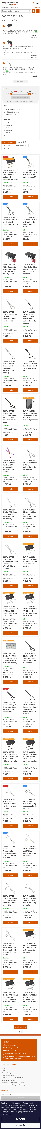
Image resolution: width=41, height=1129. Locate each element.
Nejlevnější (22, 142)
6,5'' (8, 132)
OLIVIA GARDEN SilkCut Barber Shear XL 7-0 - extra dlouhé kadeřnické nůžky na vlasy (19, 69)
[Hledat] (29, 11)
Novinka (23, 92)
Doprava (4, 1070)
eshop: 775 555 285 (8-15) (13, 1050)
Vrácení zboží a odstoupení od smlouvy (13, 1085)
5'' (7, 122)
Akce (15, 92)
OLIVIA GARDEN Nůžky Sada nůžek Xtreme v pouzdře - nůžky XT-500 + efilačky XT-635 (18, 48)
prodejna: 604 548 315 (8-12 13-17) (15, 1053)
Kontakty (4, 1068)
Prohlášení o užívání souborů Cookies (13, 1082)
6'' (7, 127)
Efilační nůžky (11, 114)
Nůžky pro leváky (12, 112)
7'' (7, 135)
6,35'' (9, 130)
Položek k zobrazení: (20, 97)
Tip (30, 92)
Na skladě (8, 88)
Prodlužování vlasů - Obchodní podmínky (14, 1077)
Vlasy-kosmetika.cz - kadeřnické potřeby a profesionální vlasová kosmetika (20, 1057)
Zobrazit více (19, 81)
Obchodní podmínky (8, 1075)
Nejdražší (7, 145)
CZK (36, 7)
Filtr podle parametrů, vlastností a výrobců (20, 102)
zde (10, 1114)
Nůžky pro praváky (13, 109)
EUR (39, 7)
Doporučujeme (8, 142)
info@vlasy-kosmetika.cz (13, 1048)
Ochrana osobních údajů (9, 1080)
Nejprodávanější (21, 145)
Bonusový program (7, 1073)
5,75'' (9, 125)
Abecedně (7, 148)
